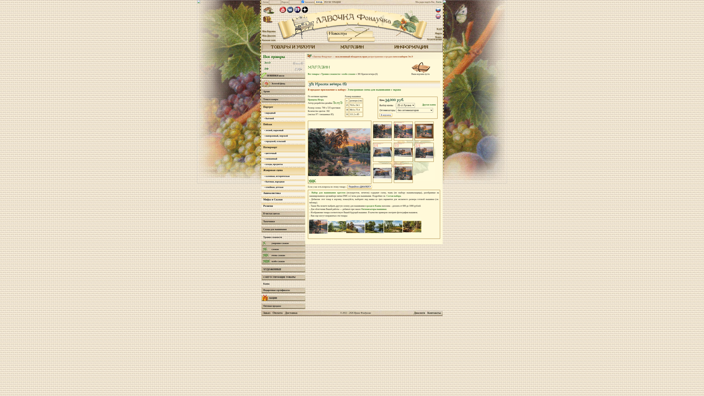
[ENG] (438, 16)
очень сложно (278, 255)
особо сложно (278, 261)
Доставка (291, 312)
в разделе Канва (373, 206)
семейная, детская (274, 187)
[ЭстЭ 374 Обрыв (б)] (355, 235)
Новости (338, 33)
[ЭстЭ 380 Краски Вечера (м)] (318, 235)
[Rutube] (297, 9)
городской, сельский (275, 141)
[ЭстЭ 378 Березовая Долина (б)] (337, 235)
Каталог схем (268, 40)
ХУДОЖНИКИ (272, 269)
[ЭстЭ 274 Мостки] (374, 235)
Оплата (278, 312)
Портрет (268, 107)
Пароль (285, 2)
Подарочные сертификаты (276, 290)
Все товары (274, 57)
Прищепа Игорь (316, 99)
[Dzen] (305, 9)
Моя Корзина (269, 31)
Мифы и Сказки (273, 199)
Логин (265, 2)
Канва (266, 284)
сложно (275, 249)
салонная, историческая (277, 176)
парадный (270, 113)
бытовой (269, 118)
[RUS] (438, 10)
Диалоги (419, 312)
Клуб (439, 29)
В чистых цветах (271, 213)
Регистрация (332, 2)
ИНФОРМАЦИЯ (411, 47)
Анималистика (272, 193)
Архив (266, 91)
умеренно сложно (280, 243)
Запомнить (309, 2)
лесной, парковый (274, 130)
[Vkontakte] (290, 9)
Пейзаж (267, 124)
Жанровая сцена (273, 170)
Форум (438, 33)
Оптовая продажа (272, 306)
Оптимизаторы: (388, 110)
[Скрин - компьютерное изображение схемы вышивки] (339, 182)
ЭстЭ (267, 62)
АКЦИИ (273, 298)
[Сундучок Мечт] (268, 19)
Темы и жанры (270, 99)
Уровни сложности (272, 237)
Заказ (266, 312)
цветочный (270, 153)
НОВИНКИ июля (275, 75)
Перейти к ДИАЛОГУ (360, 187)
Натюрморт (270, 147)
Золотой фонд (278, 83)
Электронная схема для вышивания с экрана (374, 89)
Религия (268, 206)
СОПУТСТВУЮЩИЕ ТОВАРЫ (279, 277)
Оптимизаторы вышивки (373, 209)
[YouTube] (283, 9)
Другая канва (429, 104)
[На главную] (268, 10)
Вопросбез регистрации (434, 38)
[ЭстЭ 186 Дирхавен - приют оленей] (412, 235)
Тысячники (269, 221)
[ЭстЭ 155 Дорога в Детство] (393, 235)
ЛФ (266, 68)
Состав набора (393, 196)
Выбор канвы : (387, 105)
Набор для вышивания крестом (328, 192)
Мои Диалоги (269, 35)
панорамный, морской (276, 136)
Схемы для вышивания (275, 229)
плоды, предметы (274, 164)
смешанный (271, 158)
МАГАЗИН (352, 47)
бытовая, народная (275, 181)
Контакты (434, 312)
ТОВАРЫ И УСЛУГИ (293, 47)
